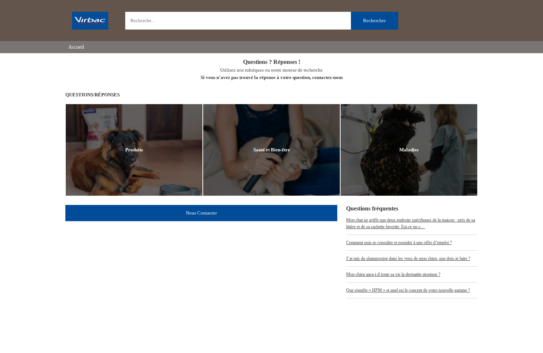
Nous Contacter (201, 213)
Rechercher (374, 20)
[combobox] (261, 21)
